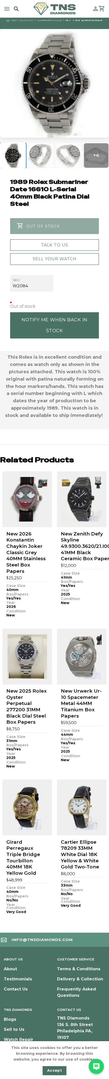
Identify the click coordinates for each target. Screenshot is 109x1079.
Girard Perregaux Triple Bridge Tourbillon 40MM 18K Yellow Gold (23, 857)
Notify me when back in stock (54, 325)
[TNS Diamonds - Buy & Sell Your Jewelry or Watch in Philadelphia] (54, 8)
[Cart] (101, 9)
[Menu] (7, 9)
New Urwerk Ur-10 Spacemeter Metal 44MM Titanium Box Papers (81, 703)
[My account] (95, 9)
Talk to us (54, 245)
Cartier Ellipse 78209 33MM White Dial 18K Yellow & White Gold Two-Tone (80, 854)
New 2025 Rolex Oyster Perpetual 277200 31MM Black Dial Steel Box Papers (26, 706)
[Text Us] (96, 1066)
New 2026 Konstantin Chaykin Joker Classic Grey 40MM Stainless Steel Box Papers (26, 552)
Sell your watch (55, 259)
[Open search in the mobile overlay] (15, 9)
